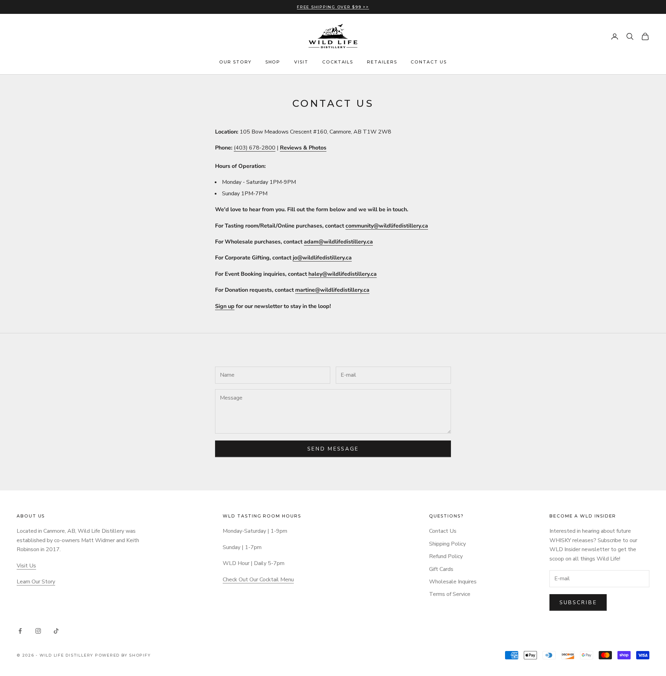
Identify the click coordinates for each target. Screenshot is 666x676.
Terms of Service (449, 594)
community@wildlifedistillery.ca (386, 226)
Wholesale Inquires (453, 581)
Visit (301, 62)
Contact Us (428, 62)
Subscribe (578, 602)
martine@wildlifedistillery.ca (332, 290)
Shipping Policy (447, 544)
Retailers (382, 62)
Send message (333, 448)
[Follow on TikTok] (56, 630)
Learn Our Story (36, 581)
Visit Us (26, 566)
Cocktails (337, 62)
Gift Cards (441, 569)
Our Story (235, 62)
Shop (273, 62)
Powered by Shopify (123, 655)
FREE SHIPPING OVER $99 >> (333, 7)
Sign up (224, 306)
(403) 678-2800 (254, 148)
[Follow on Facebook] (20, 630)
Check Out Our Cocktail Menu (258, 579)
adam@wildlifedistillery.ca (338, 242)
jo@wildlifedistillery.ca (322, 258)
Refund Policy (446, 556)
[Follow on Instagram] (38, 630)
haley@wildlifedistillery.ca (342, 274)
